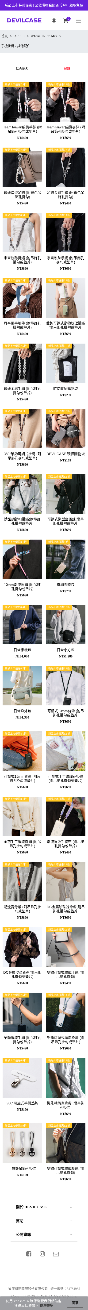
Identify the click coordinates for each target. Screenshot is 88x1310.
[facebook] (28, 1254)
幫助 (19, 1221)
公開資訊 (23, 1235)
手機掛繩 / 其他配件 (15, 46)
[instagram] (42, 1254)
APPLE (19, 36)
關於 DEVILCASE (31, 1207)
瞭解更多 (46, 1305)
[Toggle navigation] (78, 21)
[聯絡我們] (56, 1254)
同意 (75, 1303)
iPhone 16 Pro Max (44, 36)
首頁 (4, 36)
